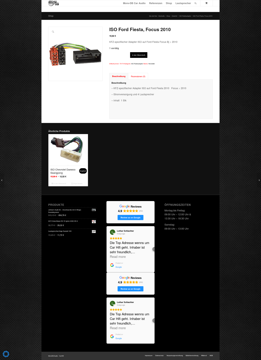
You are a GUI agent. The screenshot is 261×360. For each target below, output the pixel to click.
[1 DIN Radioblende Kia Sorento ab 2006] (259, 180)
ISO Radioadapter (137, 63)
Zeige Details (77, 183)
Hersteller (151, 63)
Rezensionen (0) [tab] (138, 76)
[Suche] (195, 3)
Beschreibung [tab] (118, 76)
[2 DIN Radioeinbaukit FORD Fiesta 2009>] (2, 180)
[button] (106, 249)
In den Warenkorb (138, 55)
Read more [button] (118, 256)
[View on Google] (112, 232)
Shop (50, 15)
